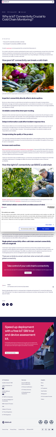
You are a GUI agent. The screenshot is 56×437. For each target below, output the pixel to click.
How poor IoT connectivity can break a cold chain (13, 41)
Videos (42, 399)
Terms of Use (5, 429)
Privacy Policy (13, 429)
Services (24, 380)
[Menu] (53, 2)
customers (18, 201)
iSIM (3, 406)
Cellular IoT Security (6, 409)
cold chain (9, 48)
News (42, 382)
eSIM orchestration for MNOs (7, 387)
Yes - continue (45, 228)
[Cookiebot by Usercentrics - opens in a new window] (48, 207)
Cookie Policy (22, 429)
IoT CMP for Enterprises (7, 396)
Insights (43, 380)
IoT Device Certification (27, 387)
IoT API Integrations (6, 414)
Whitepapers (44, 393)
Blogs (42, 385)
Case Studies (44, 391)
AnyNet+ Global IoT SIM (7, 382)
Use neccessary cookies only (28, 228)
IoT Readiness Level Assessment (26, 393)
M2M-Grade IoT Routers (7, 403)
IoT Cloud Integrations (7, 412)
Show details (49, 224)
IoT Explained (44, 388)
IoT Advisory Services (26, 389)
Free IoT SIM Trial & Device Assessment (26, 383)
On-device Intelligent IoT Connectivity (7, 400)
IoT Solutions (5, 380)
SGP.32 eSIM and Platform (6, 393)
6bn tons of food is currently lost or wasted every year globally (17, 149)
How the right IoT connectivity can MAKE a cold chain (14, 43)
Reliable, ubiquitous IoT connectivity (11, 199)
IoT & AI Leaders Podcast (46, 396)
